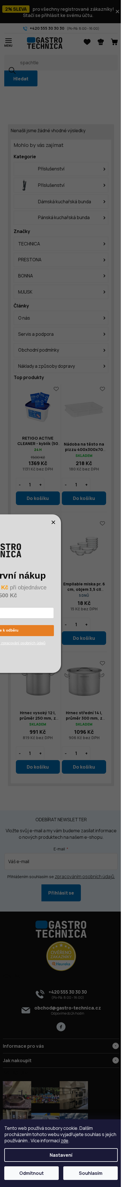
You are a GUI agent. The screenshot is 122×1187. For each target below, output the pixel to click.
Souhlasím (87, 1173)
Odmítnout (30, 1173)
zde (76, 1140)
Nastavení (59, 1155)
